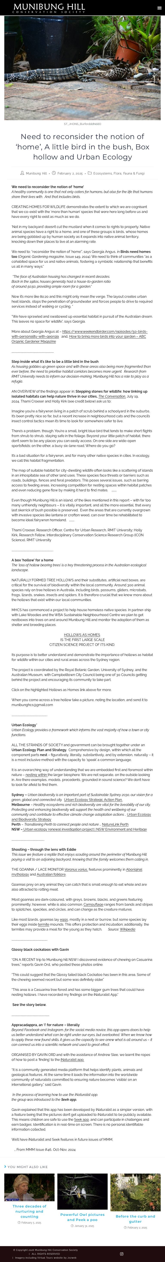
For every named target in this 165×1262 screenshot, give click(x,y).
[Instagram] (121, 1254)
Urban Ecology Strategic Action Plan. (93, 800)
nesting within (37, 775)
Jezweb (71, 1258)
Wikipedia (127, 929)
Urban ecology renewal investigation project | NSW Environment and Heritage (85, 829)
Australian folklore (51, 874)
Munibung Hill (49, 6)
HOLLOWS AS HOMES (82, 635)
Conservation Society (49, 12)
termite (43, 924)
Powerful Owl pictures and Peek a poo (82, 1217)
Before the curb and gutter (135, 1219)
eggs (64, 919)
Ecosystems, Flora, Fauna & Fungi (119, 173)
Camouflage (93, 904)
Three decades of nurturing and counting (29, 1211)
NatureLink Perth (115, 824)
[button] (159, 7)
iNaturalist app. (72, 1060)
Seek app (81, 1120)
